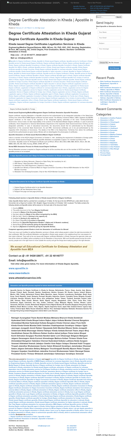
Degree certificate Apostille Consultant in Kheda (42, 377)
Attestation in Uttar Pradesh (110, 147)
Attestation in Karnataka (108, 130)
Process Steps (105, 153)
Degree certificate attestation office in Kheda (69, 390)
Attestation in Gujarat (33, 359)
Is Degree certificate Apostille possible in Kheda (74, 394)
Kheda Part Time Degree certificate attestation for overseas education (50, 403)
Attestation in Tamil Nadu (109, 145)
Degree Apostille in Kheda (69, 373)
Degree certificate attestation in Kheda (40, 390)
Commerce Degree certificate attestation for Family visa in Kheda (36, 373)
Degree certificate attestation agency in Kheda (52, 384)
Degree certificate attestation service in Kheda (53, 392)
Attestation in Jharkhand (109, 128)
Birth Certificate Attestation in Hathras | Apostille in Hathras (110, 97)
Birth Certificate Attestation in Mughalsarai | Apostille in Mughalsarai (110, 83)
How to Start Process (94, 3)
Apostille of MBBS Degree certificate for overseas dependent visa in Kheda (53, 361)
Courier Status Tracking (97, 12)
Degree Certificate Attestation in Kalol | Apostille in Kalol (29, 416)
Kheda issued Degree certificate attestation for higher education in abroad (61, 402)
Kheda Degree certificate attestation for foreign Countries (68, 398)
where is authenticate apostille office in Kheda (47, 412)
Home (66, 3)
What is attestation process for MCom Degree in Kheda (48, 408)
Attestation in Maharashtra (109, 136)
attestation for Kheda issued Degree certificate (39, 367)
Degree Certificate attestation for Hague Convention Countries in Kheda (34, 388)
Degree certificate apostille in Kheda (41, 382)
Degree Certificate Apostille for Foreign (22, 109)
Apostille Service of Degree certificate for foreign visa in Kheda (48, 365)
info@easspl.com (44, 426)
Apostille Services (79, 6)
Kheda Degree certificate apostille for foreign (31, 398)
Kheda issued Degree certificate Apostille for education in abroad (61, 400)
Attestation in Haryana (108, 126)
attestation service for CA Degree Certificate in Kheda (45, 369)
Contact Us (118, 3)
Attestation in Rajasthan (108, 143)
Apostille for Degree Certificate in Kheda (64, 359)
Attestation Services (79, 8)
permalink (29, 414)
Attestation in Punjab (107, 140)
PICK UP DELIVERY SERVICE (100, 8)
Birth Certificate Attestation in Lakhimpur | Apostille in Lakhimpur (110, 102)
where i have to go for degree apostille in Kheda (62, 410)
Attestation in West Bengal (109, 149)
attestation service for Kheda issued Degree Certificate (28, 371)
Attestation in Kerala (107, 132)
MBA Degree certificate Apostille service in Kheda (70, 404)
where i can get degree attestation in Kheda (29, 410)
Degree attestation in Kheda (31, 375)
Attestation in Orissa (107, 138)
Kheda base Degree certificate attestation (59, 396)
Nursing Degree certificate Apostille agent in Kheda (27, 406)
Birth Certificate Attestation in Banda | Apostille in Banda (110, 93)
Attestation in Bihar (107, 120)
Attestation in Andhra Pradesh (110, 118)
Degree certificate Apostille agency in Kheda (57, 375)
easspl (42, 28)
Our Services (75, 3)
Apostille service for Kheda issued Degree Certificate (58, 363)
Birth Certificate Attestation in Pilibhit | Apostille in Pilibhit (110, 89)
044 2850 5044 (72, 430)
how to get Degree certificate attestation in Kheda (39, 394)
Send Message (114, 68)
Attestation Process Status (98, 10)
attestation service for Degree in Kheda (79, 369)
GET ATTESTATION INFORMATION (102, 6)
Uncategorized (105, 155)
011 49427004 (71, 426)
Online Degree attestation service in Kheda (60, 406)
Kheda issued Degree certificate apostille (23, 400)
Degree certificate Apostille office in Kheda (69, 382)
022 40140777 (71, 428)
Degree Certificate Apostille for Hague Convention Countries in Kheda (38, 380)
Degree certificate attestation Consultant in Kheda (74, 386)
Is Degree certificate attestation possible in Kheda (26, 396)
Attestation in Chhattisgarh (109, 122)
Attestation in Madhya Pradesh (111, 134)
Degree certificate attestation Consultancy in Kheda (38, 386)
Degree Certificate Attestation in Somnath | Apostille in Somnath (32, 419)
